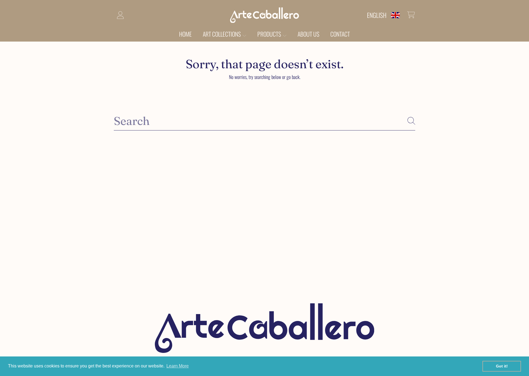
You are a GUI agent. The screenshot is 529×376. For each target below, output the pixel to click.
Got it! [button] (502, 366)
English (377, 15)
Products (269, 33)
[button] (411, 14)
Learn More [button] (177, 366)
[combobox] (264, 120)
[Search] (411, 121)
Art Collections (222, 33)
